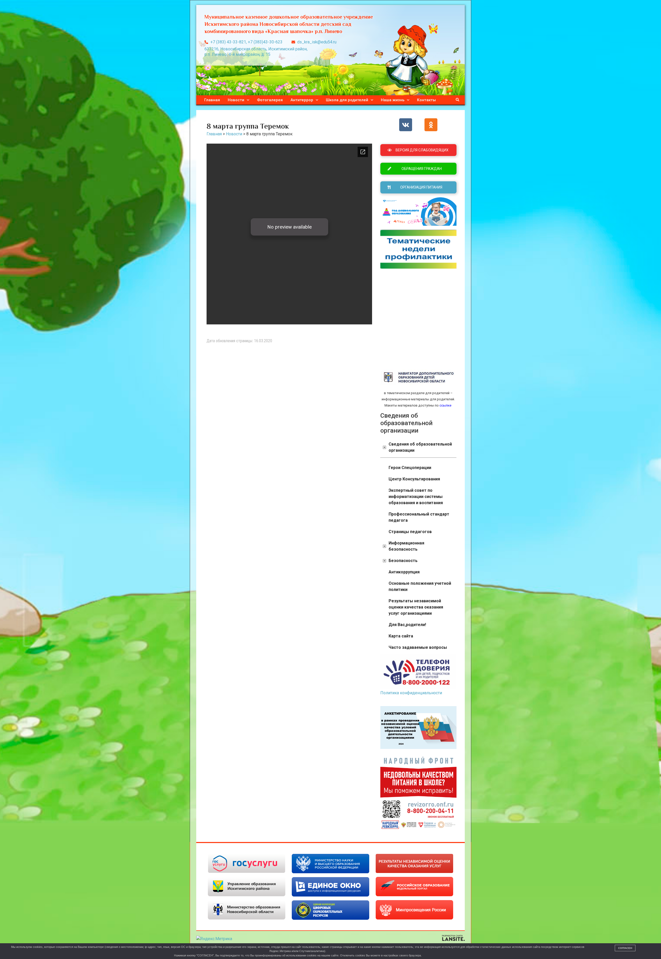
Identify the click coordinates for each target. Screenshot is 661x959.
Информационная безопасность (406, 546)
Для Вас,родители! (407, 624)
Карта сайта (401, 636)
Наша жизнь (392, 100)
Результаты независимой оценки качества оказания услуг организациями (416, 607)
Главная (212, 100)
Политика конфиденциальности (411, 692)
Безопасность (403, 560)
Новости (236, 100)
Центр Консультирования (414, 479)
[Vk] (405, 124)
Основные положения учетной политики (420, 586)
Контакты (426, 100)
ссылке (445, 405)
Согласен (625, 948)
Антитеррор (301, 100)
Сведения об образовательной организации (420, 447)
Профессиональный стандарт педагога (419, 517)
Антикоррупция (404, 572)
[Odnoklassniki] (430, 124)
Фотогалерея (270, 100)
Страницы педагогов (410, 531)
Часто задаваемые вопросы (418, 647)
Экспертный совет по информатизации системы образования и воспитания (416, 496)
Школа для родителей (347, 100)
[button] (457, 100)
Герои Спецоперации (410, 467)
